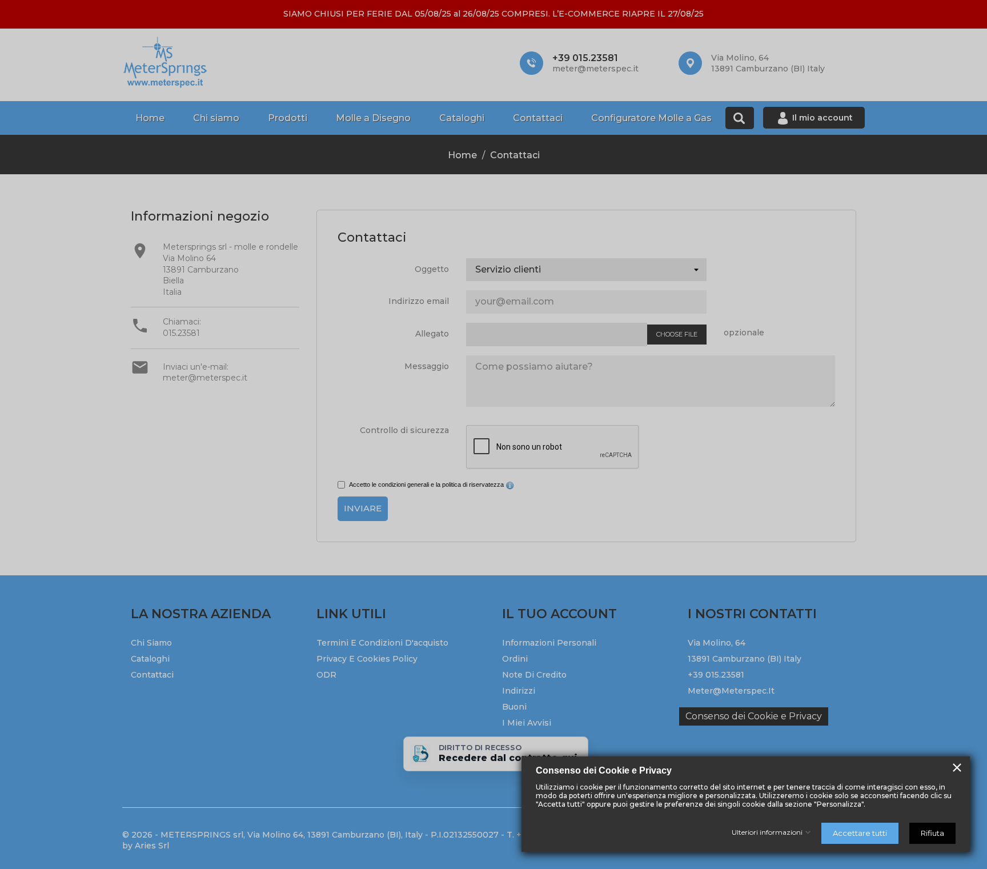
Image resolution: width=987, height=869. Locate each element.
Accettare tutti (860, 833)
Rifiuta (932, 833)
